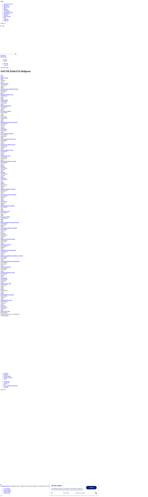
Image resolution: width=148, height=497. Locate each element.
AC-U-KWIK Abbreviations (11, 385)
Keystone (3, 233)
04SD (2, 137)
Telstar (2, 200)
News (5, 378)
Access (5, 59)
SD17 (2, 276)
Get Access (6, 4)
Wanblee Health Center (6, 300)
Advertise (6, 19)
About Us (6, 20)
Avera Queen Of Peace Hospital (8, 194)
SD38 (2, 226)
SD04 (2, 210)
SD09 (2, 104)
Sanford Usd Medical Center (8, 272)
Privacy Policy (7, 490)
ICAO (2, 76)
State (2, 79)
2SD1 (2, 265)
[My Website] (74, 52)
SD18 (2, 232)
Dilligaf (2, 183)
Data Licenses (7, 16)
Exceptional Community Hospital (9, 228)
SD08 (2, 109)
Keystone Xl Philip (5, 217)
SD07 (2, 215)
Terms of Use (7, 493)
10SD (2, 298)
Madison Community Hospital (8, 189)
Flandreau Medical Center (7, 150)
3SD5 (2, 182)
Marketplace (7, 13)
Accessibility (7, 488)
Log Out (6, 65)
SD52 (2, 193)
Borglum (3, 172)
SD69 (2, 165)
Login (10, 4)
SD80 (2, 204)
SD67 (2, 148)
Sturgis (2, 289)
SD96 (2, 293)
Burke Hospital (4, 100)
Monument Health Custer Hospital (9, 122)
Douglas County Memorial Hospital (9, 89)
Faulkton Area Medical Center (8, 144)
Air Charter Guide (8, 12)
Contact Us (6, 383)
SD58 (2, 98)
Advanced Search (8, 377)
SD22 (2, 132)
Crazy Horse (4, 116)
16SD (2, 187)
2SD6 (2, 260)
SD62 (2, 171)
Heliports (6, 9)
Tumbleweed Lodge (5, 155)
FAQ (5, 17)
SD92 (2, 198)
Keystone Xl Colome (6, 111)
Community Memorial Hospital (8, 250)
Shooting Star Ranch (6, 244)
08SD (2, 87)
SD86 (2, 121)
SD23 (2, 160)
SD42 (2, 176)
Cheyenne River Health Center (8, 139)
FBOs (5, 8)
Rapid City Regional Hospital (8, 239)
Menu (2, 1)
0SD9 (2, 115)
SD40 (2, 237)
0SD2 (2, 310)
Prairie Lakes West (5, 311)
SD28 (2, 154)
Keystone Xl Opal (5, 211)
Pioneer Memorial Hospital (7, 294)
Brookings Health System (7, 94)
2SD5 (2, 287)
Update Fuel (7, 11)
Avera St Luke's (4, 83)
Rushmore (3, 178)
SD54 (2, 82)
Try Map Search (4, 315)
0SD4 (2, 93)
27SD (2, 126)
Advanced (6, 5)
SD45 (2, 248)
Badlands (3, 166)
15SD (2, 304)
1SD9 (2, 271)
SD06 (2, 143)
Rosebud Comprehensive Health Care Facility (12, 255)
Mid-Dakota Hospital (6, 105)
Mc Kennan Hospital (6, 267)
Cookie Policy (7, 491)
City (2, 75)
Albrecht (3, 128)
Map (3, 57)
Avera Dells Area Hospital (7, 133)
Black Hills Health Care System (8, 161)
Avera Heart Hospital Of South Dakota (10, 261)
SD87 (2, 221)
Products (6, 15)
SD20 (2, 282)
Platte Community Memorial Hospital (10, 222)
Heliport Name (4, 78)
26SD (2, 243)
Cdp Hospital (4, 278)
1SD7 (2, 254)
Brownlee (3, 305)
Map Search (7, 6)
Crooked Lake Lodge (6, 283)
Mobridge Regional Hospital (7, 205)
